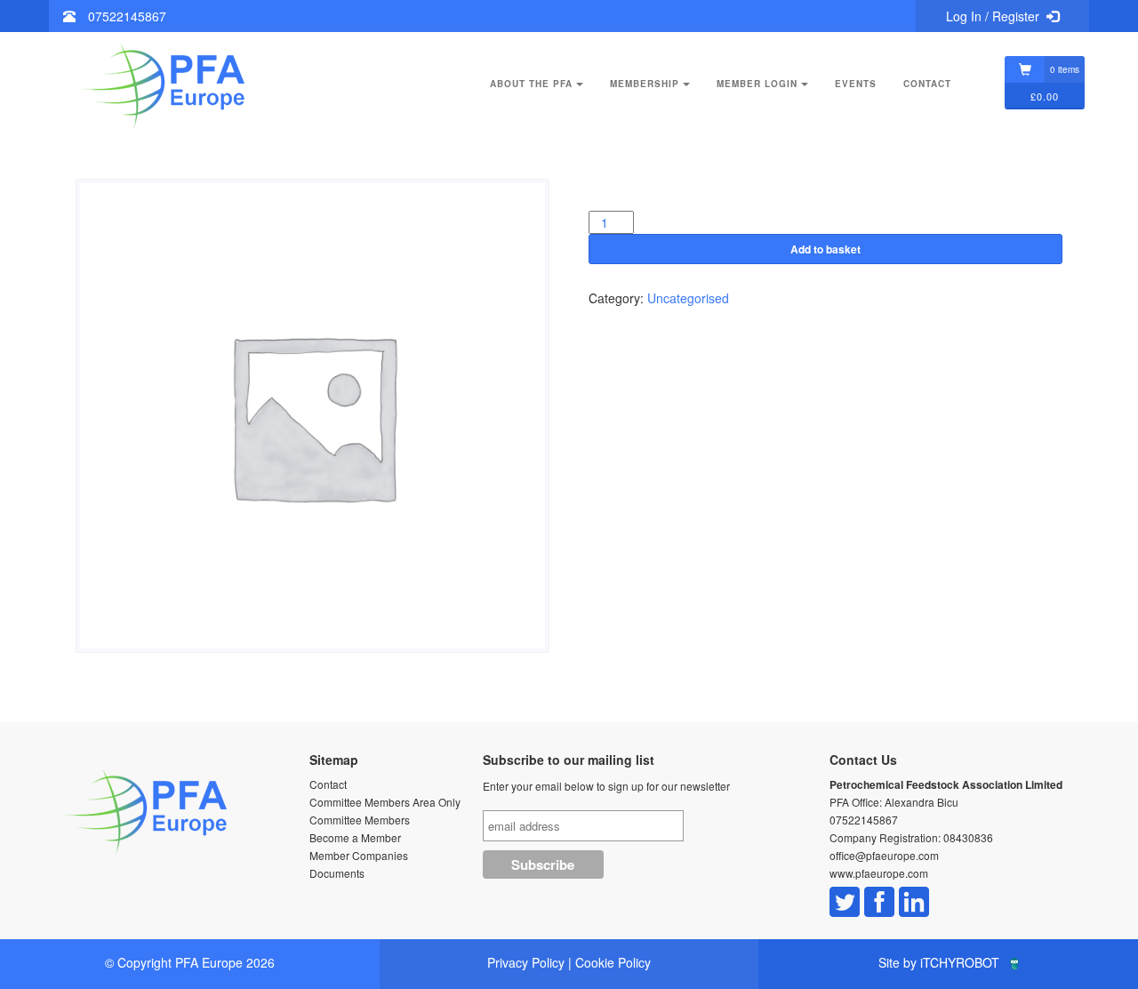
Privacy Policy (526, 962)
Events (856, 83)
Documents (337, 872)
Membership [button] (644, 83)
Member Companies (358, 855)
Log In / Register (992, 16)
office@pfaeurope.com (884, 855)
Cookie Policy (613, 962)
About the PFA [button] (531, 83)
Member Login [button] (757, 83)
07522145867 (127, 16)
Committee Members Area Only (385, 801)
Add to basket (825, 249)
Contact (927, 83)
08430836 (968, 837)
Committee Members (359, 819)
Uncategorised (688, 298)
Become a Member (355, 837)
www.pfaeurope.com (878, 872)
